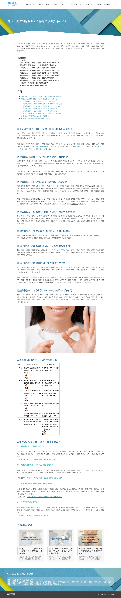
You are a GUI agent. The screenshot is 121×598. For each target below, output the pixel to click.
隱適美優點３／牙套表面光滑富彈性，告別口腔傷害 (39, 73)
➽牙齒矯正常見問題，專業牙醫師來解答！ (35, 85)
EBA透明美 (23, 149)
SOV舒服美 (97, 146)
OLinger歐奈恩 (35, 149)
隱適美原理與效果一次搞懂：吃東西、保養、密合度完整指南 (60, 551)
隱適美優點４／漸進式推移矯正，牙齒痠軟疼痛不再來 (40, 75)
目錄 (23, 60)
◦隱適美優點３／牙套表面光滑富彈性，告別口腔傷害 (41, 106)
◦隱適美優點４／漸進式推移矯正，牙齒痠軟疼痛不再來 (41, 108)
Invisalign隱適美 (42, 146)
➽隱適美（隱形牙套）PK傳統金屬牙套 (34, 83)
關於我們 (29, 4)
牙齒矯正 (63, 4)
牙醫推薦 (40, 4)
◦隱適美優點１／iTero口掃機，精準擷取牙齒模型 (39, 101)
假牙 (81, 4)
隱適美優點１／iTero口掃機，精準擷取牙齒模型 (37, 67)
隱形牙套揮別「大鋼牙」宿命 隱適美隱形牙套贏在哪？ (40, 62)
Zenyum (77, 146)
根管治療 (89, 4)
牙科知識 (98, 4)
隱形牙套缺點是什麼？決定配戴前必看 (41, 459)
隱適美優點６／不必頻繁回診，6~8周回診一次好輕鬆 (39, 80)
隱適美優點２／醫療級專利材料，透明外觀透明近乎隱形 (40, 70)
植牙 (47, 4)
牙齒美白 (72, 4)
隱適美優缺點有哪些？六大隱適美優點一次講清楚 (38, 65)
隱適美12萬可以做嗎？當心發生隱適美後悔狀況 (44, 478)
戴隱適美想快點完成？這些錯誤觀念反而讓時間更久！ (90, 551)
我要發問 (107, 4)
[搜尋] (114, 4)
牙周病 (54, 4)
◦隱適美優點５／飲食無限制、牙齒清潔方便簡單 (39, 111)
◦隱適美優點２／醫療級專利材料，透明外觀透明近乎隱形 (42, 104)
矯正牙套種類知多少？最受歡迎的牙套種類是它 (44, 496)
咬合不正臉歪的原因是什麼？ (37, 515)
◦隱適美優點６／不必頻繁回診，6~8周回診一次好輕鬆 (41, 113)
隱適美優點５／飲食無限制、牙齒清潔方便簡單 (37, 78)
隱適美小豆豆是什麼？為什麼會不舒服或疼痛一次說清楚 (31, 551)
